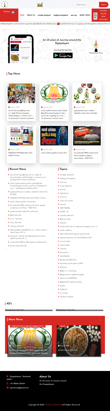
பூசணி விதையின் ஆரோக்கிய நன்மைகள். (24, 211)
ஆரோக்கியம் (64, 193)
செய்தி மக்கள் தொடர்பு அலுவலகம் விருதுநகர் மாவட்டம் (78, 226)
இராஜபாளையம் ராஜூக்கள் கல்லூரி (72, 274)
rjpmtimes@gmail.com (19, 388)
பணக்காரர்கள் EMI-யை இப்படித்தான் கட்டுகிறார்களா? (28, 242)
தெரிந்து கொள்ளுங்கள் (61, 15)
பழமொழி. (63, 248)
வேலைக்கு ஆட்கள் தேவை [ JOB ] (71, 263)
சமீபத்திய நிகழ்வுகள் (44, 15)
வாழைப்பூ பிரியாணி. (17, 226)
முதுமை (62, 285)
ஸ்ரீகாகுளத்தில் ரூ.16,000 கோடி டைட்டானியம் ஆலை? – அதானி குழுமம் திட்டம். (29, 231)
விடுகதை (63, 267)
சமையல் (63, 189)
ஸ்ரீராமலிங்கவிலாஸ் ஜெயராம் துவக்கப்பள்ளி (75, 234)
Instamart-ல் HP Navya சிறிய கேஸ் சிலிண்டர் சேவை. (20, 154)
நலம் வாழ (74, 15)
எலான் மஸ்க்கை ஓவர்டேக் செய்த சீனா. (54, 153)
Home (22, 15)
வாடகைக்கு (64, 293)
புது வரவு (63, 204)
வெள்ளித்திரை (65, 256)
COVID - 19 (64, 212)
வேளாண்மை (64, 252)
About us (31, 15)
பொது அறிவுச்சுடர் (66, 186)
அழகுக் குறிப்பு (65, 245)
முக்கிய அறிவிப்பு (66, 230)
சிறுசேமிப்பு (64, 289)
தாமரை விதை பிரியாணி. (18, 246)
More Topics (85, 15)
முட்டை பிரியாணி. (16, 219)
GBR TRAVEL (65, 208)
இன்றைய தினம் (65, 219)
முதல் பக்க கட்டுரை (66, 200)
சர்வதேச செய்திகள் (66, 297)
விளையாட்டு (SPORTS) (68, 278)
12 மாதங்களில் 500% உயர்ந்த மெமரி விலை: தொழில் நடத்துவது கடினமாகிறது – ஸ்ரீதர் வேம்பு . (86, 155)
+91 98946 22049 (17, 384)
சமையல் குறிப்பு (65, 241)
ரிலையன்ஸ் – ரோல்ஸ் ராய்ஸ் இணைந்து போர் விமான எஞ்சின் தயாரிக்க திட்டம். (27, 237)
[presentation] (99, 320)
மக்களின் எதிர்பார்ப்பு (67, 215)
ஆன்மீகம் (63, 223)
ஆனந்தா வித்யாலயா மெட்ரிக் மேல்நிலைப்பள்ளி (76, 237)
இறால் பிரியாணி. (16, 215)
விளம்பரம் (63, 197)
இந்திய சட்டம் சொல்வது (68, 271)
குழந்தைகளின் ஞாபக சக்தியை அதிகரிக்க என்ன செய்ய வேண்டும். (86, 112)
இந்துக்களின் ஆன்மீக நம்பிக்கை (71, 282)
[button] (8, 46)
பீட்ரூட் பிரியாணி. (16, 222)
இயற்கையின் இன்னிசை (68, 260)
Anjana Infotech (53, 405)
